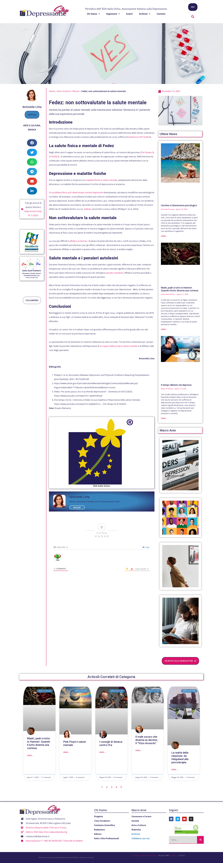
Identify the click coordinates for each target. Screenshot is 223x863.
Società (135, 820)
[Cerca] (200, 839)
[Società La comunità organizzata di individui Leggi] (180, 518)
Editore (97, 834)
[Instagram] (191, 819)
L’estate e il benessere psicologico (179, 205)
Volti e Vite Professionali (106, 838)
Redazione (99, 829)
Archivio (143, 13)
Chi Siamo (100, 810)
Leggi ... (164, 236)
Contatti (161, 13)
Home (52, 91)
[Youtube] (184, 819)
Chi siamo (92, 13)
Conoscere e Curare (141, 816)
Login (147, 547)
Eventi (129, 13)
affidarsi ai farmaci (78, 241)
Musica (32, 129)
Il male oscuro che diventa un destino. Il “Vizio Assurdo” (146, 740)
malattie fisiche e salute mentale (101, 180)
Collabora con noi (141, 838)
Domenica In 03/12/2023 (138, 137)
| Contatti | (136, 855)
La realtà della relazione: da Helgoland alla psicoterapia (179, 757)
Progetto (98, 816)
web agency (173, 855)
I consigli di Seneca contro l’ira (110, 743)
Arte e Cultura (31, 125)
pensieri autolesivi (114, 272)
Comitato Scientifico (104, 825)
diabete (87, 209)
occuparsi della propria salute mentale (118, 346)
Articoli (32, 114)
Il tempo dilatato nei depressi (176, 385)
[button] (193, 16)
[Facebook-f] (171, 819)
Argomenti (111, 13)
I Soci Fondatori (102, 820)
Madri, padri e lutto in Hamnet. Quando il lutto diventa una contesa (179, 289)
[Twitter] (178, 819)
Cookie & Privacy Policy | (149, 855)
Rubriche (136, 829)
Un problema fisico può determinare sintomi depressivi (76, 192)
